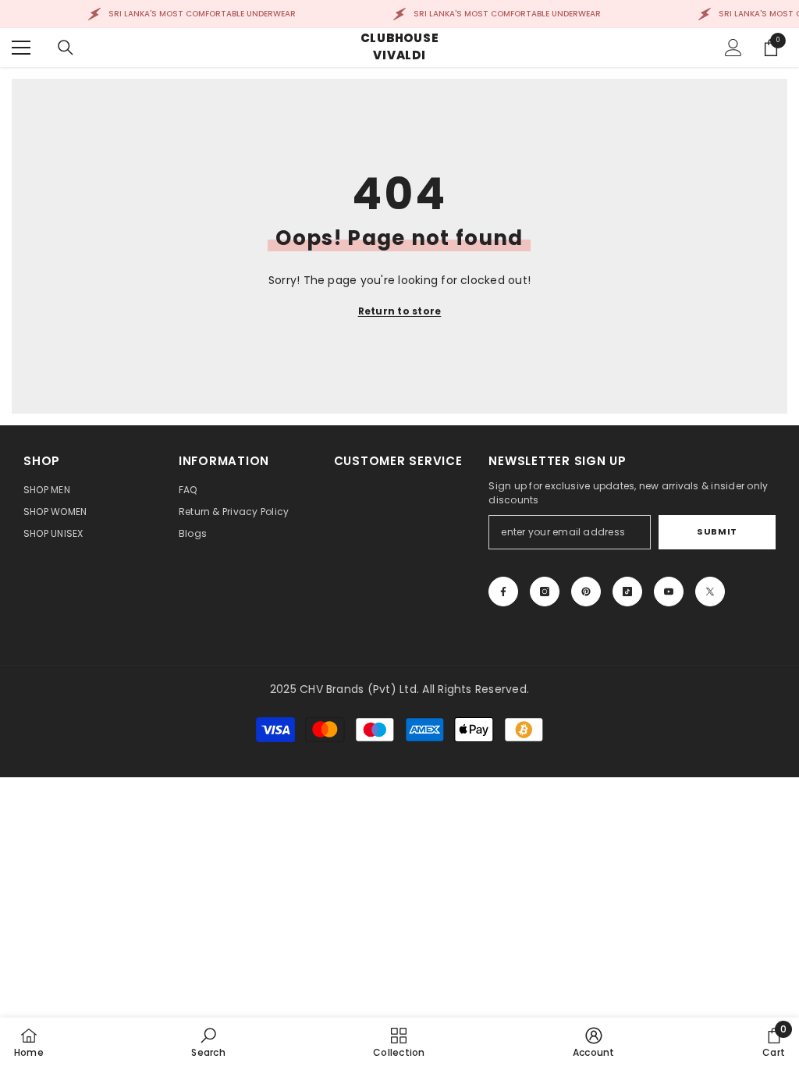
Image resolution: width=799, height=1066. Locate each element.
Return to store (400, 311)
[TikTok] (627, 591)
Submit (717, 531)
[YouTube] (669, 591)
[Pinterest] (586, 591)
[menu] (21, 47)
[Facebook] (503, 591)
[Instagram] (544, 591)
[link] (208, 1042)
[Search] (65, 47)
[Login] (733, 47)
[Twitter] (710, 591)
